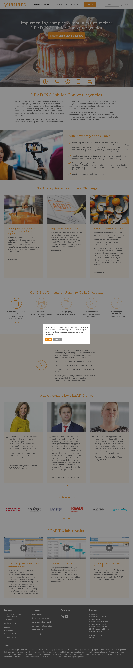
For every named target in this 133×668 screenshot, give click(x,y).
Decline (57, 340)
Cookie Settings (65, 332)
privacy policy (63, 330)
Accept (48, 340)
